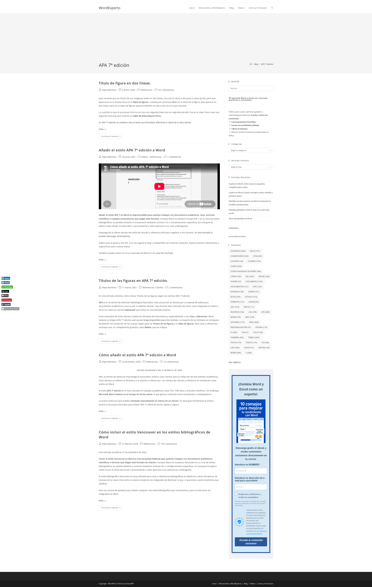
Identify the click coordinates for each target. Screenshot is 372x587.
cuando (254, 261)
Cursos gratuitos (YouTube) (243, 122)
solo (258, 332)
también (237, 337)
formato (237, 302)
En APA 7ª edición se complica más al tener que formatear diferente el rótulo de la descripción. (145, 122)
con (257, 256)
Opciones (238, 322)
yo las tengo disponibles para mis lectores (157, 320)
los (265, 312)
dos (257, 286)
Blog (246, 583)
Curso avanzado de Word (246, 271)
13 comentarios (171, 361)
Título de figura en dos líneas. (125, 83)
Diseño (159, 287)
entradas (237, 291)
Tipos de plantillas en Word (240, 218)
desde (264, 276)
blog (255, 251)
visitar (264, 347)
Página (261, 327)
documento (254, 281)
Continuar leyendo (112, 137)
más (249, 317)
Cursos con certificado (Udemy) (245, 125)
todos (251, 342)
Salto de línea (140, 115)
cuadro (237, 261)
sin (245, 332)
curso (236, 266)
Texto (236, 342)
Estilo (235, 297)
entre (253, 291)
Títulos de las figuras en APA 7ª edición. (133, 280)
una (235, 347)
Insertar (237, 312)
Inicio (249, 307)
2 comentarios (176, 287)
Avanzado (238, 251)
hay (235, 307)
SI (234, 332)
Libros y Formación (265, 583)
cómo (236, 276)
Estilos (251, 297)
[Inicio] (251, 64)
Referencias (146, 89)
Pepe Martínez (109, 89)
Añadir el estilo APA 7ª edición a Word (132, 150)
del (250, 276)
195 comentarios (169, 443)
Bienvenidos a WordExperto (230, 583)
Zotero (148, 327)
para (254, 322)
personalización (241, 327)
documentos (239, 286)
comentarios (240, 256)
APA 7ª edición (267, 64)
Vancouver (130, 309)
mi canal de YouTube (162, 253)
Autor (214, 583)
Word (236, 352)
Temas (253, 337)
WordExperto (109, 7)
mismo (236, 317)
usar (249, 347)
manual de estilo (195, 302)
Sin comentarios (166, 89)
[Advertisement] (186, 40)
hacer (254, 302)
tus (265, 342)
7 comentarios (174, 156)
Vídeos (144, 156)
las (253, 312)
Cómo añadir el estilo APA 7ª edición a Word (137, 354)
